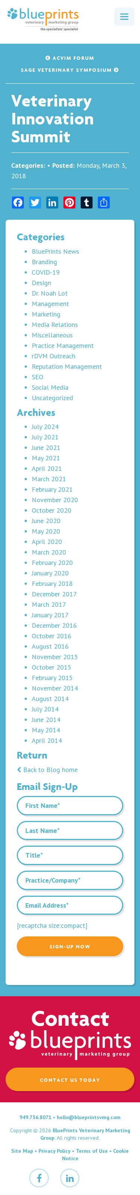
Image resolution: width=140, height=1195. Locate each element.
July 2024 (45, 426)
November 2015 (55, 656)
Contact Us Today (70, 1080)
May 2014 (46, 730)
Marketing (46, 314)
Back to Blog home (49, 769)
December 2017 (54, 594)
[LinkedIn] (70, 1178)
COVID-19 (46, 272)
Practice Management (63, 345)
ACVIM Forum (72, 58)
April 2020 (47, 541)
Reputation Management (67, 366)
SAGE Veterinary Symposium (67, 70)
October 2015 (51, 667)
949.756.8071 (35, 1117)
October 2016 (51, 636)
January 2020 (50, 573)
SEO (37, 377)
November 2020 (55, 499)
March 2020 (49, 552)
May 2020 (46, 531)
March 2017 (49, 604)
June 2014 (46, 719)
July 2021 (45, 437)
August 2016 (50, 646)
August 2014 (50, 698)
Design (41, 282)
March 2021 (49, 479)
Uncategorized (52, 397)
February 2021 (52, 489)
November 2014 (55, 688)
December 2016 (54, 625)
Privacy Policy (54, 1151)
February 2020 (52, 562)
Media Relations (55, 324)
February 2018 (52, 583)
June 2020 (46, 520)
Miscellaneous (52, 335)
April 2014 (47, 740)
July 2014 (45, 709)
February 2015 (52, 677)
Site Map (22, 1151)
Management (50, 303)
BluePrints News (55, 251)
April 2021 (47, 468)
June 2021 (46, 447)
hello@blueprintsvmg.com (89, 1117)
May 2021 (46, 458)
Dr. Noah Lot (50, 293)
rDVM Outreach (53, 356)
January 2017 (50, 615)
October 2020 (51, 510)
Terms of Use (92, 1151)
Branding (44, 261)
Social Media (50, 387)
